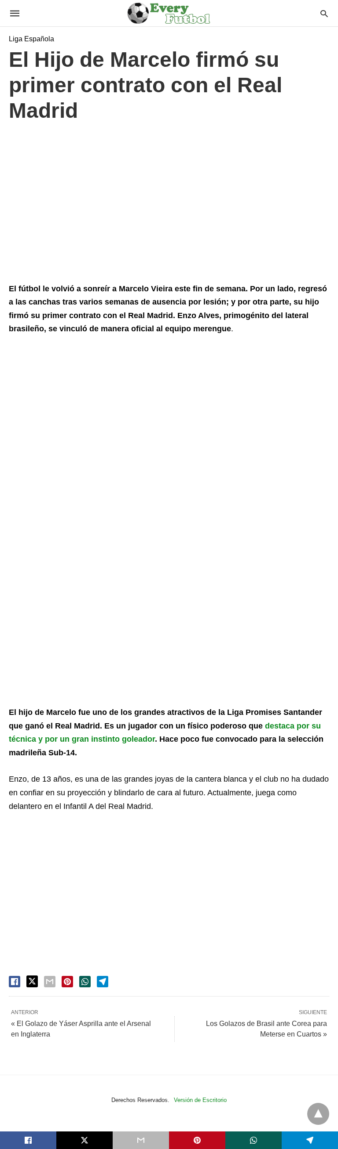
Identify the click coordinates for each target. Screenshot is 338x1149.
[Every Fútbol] (168, 13)
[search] (324, 13)
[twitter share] (32, 981)
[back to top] (318, 1114)
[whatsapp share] (85, 981)
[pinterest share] (67, 981)
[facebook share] (14, 981)
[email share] (49, 981)
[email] (141, 1140)
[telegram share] (102, 981)
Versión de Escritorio (200, 1100)
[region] (169, 204)
